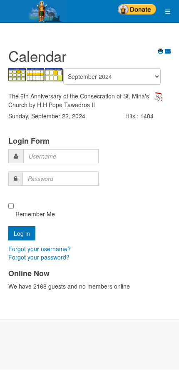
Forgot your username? (39, 249)
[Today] (54, 74)
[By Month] (17, 74)
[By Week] (36, 74)
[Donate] (137, 6)
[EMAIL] (168, 52)
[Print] (161, 52)
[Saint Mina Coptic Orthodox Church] (33, 11)
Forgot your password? (39, 257)
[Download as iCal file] (158, 96)
